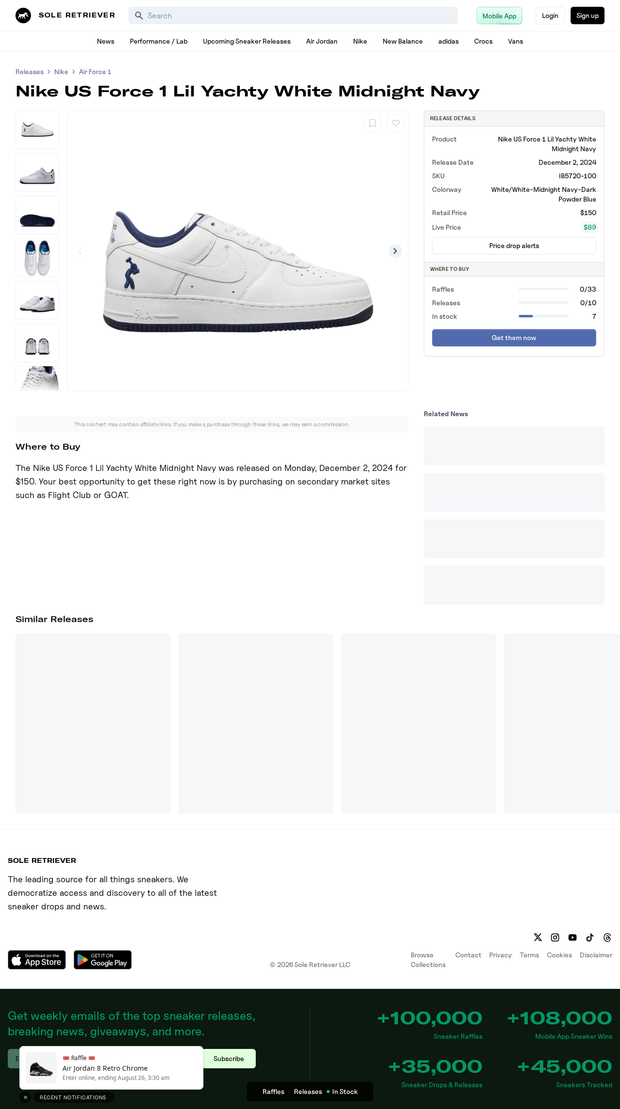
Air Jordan (322, 41)
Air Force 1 (95, 71)
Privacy (500, 955)
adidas (448, 41)
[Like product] (395, 123)
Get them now (514, 337)
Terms (529, 955)
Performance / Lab (158, 41)
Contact (468, 955)
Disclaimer (596, 955)
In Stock (345, 1091)
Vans (515, 41)
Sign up (587, 15)
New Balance (403, 41)
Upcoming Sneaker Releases (247, 41)
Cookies (559, 955)
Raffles (273, 1091)
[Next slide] (395, 251)
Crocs (483, 41)
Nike (360, 41)
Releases (30, 71)
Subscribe (229, 1058)
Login (550, 15)
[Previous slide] (80, 251)
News (105, 41)
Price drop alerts (514, 245)
